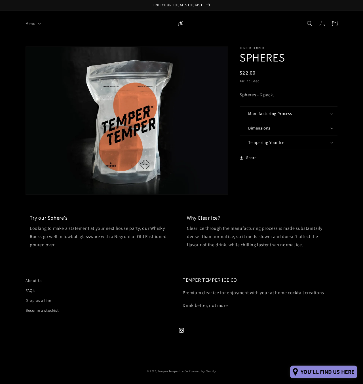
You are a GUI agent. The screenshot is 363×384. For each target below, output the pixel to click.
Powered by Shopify (202, 371)
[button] (32, 23)
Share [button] (251, 157)
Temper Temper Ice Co (173, 371)
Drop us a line (38, 300)
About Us (34, 280)
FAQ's (30, 290)
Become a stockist (42, 310)
